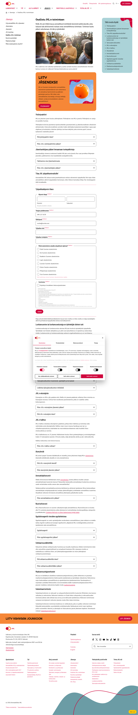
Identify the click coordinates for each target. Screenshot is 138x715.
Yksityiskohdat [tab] (60, 343)
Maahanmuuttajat (10, 41)
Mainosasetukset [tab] (78, 343)
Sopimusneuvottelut (11, 663)
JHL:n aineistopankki (119, 665)
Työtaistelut (95, 678)
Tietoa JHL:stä (84, 8)
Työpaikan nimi (42, 228)
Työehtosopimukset (32, 663)
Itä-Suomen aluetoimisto (47, 253)
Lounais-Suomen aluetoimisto (49, 264)
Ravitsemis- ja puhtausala (56, 668)
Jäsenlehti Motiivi (10, 675)
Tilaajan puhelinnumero (44, 210)
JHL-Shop (73, 682)
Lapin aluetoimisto (46, 260)
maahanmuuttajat (69, 585)
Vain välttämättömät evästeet (46, 376)
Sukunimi (70, 203)
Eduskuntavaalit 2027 (12, 668)
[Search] (130, 646)
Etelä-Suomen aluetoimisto (48, 249)
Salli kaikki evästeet (92, 376)
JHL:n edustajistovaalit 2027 (13, 670)
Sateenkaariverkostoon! (48, 611)
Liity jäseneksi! (44, 106)
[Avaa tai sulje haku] (113, 3)
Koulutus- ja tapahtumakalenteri (14, 672)
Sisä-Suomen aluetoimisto (48, 274)
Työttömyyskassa (75, 639)
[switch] (60, 370)
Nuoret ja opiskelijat (11, 38)
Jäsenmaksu (9, 26)
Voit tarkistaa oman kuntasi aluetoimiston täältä (52, 277)
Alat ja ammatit (34, 8)
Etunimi (39, 203)
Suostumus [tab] (42, 343)
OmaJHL (85, 3)
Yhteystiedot (93, 3)
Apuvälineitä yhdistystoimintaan (100, 668)
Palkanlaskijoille (118, 670)
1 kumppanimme (43, 350)
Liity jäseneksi (126, 3)
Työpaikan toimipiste (44, 237)
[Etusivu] (6, 12)
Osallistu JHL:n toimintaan (25, 12)
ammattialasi (64, 480)
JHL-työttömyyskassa (104, 3)
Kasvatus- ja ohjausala (55, 665)
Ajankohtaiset (10, 8)
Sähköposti (41, 219)
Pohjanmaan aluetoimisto (48, 271)
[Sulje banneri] (102, 337)
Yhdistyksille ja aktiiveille (65, 8)
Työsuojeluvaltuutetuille (98, 683)
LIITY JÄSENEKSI (125, 618)
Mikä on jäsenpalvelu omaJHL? (14, 44)
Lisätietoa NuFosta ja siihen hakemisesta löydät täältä (62, 512)
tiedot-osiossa (85, 360)
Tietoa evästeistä (11, 707)
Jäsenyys (47, 8)
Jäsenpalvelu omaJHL (76, 679)
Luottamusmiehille (97, 681)
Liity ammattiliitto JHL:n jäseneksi (15, 23)
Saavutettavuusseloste (25, 707)
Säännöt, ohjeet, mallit (98, 663)
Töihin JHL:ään (117, 672)
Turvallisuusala (53, 681)
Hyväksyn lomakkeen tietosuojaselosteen (53, 285)
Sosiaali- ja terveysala (55, 670)
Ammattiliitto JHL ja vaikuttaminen (15, 665)
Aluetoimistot (10, 650)
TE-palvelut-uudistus (33, 670)
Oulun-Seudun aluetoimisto (48, 267)
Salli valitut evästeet (69, 376)
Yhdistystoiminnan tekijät (99, 665)
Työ (22, 8)
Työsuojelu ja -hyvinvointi (34, 668)
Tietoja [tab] (96, 343)
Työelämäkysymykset (33, 665)
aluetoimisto (89, 455)
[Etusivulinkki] (10, 4)
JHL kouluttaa (9, 32)
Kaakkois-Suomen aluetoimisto (49, 256)
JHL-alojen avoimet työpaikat (57, 663)
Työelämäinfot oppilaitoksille (122, 668)
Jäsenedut (9, 29)
